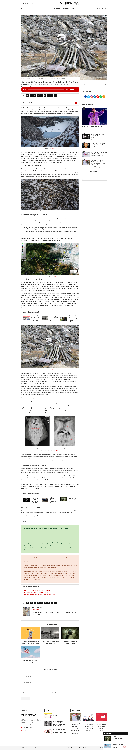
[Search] (106, 3)
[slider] (72, 89)
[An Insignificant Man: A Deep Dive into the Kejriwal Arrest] (26, 500)
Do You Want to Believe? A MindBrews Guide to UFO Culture (98, 145)
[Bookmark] (105, 110)
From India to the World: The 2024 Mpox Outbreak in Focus (99, 153)
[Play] (23, 89)
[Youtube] (29, 3)
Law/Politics (65, 8)
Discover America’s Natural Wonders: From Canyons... (119, 746)
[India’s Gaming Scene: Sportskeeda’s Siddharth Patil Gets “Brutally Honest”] (48, 731)
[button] (72, 725)
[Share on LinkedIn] (41, 95)
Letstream (39, 747)
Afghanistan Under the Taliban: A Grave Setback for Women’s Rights (54, 500)
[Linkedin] (27, 3)
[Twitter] (23, 3)
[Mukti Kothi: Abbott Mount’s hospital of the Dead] (63, 499)
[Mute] (69, 89)
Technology (57, 8)
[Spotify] (30, 3)
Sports (72, 8)
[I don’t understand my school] (48, 715)
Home (22, 78)
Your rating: (24, 673)
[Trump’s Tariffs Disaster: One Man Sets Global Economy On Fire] (88, 717)
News (34, 78)
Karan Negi (94, 139)
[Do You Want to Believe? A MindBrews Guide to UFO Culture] (86, 145)
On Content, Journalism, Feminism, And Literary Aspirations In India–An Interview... (76, 728)
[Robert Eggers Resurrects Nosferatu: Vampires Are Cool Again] (86, 136)
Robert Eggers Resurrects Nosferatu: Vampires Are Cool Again (99, 136)
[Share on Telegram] (51, 95)
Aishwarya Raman (87, 130)
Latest (28, 78)
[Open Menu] (21, 8)
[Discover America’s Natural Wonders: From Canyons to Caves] (30, 652)
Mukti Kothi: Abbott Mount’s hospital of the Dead (36, 592)
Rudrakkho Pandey (27, 84)
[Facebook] (21, 3)
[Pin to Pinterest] (38, 95)
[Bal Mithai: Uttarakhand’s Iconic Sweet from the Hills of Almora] (30, 633)
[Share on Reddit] (45, 95)
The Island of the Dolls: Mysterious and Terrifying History (73, 319)
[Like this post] (27, 95)
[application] (50, 88)
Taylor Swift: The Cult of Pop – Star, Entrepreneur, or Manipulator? (92, 127)
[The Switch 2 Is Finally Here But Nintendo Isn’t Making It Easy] (101, 717)
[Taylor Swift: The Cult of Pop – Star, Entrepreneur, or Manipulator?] (94, 116)
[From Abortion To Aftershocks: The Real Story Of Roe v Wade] (26, 318)
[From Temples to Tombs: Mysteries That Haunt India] (45, 318)
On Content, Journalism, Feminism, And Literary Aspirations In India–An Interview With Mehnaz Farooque (98, 163)
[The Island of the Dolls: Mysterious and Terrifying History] (63, 319)
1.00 (77, 89)
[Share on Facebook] (31, 95)
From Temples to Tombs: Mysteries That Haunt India (37, 590)
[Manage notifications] (124, 747)
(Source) (54, 148)
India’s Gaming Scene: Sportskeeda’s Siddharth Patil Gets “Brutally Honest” (60, 731)
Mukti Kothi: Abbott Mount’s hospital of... (118, 737)
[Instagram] (25, 3)
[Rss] (32, 3)
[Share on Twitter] (34, 95)
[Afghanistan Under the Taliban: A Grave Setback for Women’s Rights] (45, 500)
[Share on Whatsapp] (48, 95)
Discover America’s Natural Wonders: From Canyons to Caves (39, 594)
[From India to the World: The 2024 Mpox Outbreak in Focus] (86, 154)
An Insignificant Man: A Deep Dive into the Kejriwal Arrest (35, 500)
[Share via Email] (55, 95)
